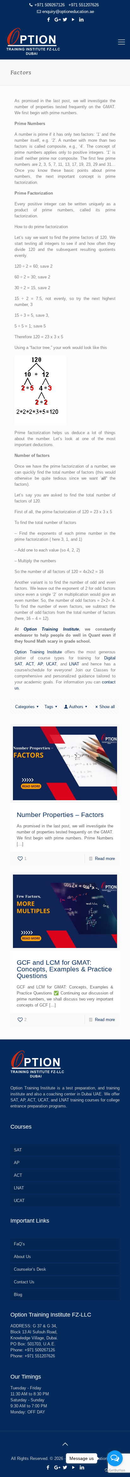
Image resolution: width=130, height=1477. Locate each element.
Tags (48, 706)
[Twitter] (65, 19)
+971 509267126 (49, 5)
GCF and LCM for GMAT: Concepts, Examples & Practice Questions (64, 969)
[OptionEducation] (65, 42)
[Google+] (57, 19)
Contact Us (24, 1282)
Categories (25, 706)
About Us (22, 1256)
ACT (30, 664)
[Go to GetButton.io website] (115, 1470)
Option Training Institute (51, 629)
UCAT (51, 664)
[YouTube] (73, 19)
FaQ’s (19, 1244)
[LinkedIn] (81, 19)
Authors (76, 706)
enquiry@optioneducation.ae (68, 11)
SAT (18, 1150)
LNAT (74, 664)
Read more (105, 858)
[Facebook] (48, 19)
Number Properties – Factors (60, 814)
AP (40, 664)
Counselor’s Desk (30, 1269)
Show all (107, 706)
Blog (18, 1294)
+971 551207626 (83, 5)
